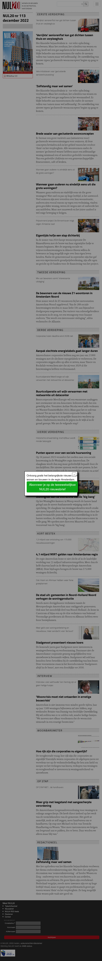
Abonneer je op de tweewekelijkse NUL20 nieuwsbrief (52, 486)
